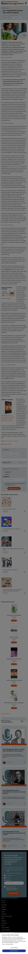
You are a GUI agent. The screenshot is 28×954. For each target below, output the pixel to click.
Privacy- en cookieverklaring (7, 944)
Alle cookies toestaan (14, 950)
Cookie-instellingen (14, 947)
